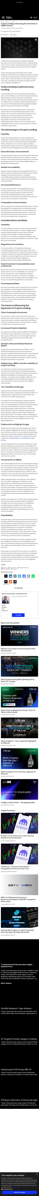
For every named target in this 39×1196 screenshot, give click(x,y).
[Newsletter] (31, 17)
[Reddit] (10, 581)
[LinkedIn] (10, 576)
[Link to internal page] (6, 600)
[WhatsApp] (33, 576)
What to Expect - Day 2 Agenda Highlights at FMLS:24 (18, 742)
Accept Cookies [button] (19, 1192)
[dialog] (19, 1184)
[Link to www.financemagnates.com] (19, 635)
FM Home (2, 21)
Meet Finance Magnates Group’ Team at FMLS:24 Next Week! (18, 711)
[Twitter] (6, 576)
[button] (19, 1189)
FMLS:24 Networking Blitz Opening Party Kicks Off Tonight (17, 680)
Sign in (35, 17)
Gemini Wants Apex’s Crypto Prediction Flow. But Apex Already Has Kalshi (17, 931)
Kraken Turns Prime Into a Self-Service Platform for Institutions (17, 837)
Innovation (13, 21)
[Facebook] (24, 576)
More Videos (6, 983)
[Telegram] (19, 576)
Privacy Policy (16, 1187)
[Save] (15, 582)
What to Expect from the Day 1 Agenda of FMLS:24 (18, 773)
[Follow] (6, 582)
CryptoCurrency (7, 21)
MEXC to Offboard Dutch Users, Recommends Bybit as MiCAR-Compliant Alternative (18, 899)
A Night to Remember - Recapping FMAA (18, 802)
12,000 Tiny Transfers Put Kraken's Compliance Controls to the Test (15, 867)
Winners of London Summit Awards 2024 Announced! (18, 650)
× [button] (37, 1174)
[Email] (15, 576)
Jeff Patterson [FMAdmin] (20, 28)
